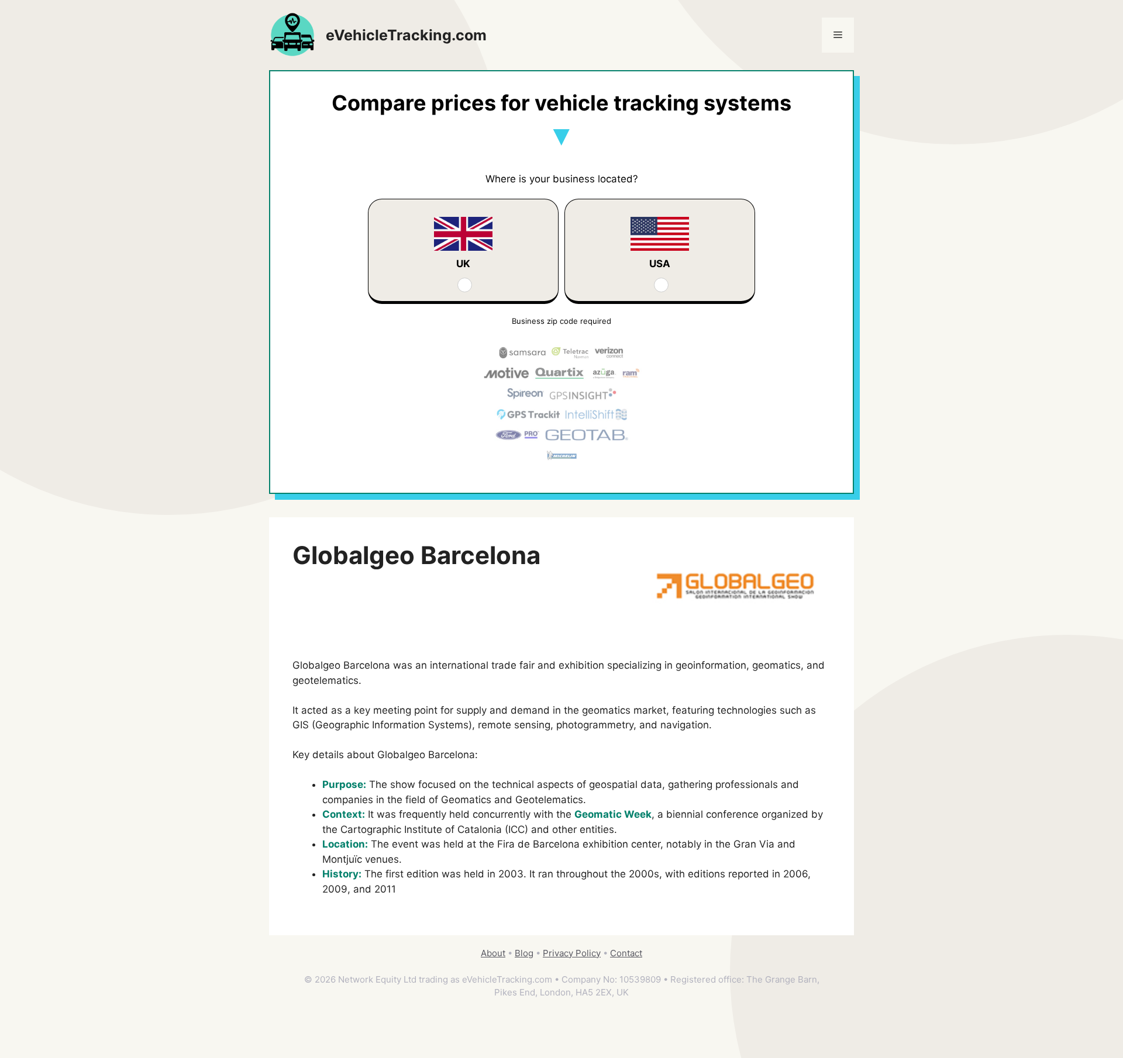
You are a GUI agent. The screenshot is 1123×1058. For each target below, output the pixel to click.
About (493, 953)
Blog (524, 953)
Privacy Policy (572, 953)
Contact (626, 953)
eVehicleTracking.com (406, 35)
